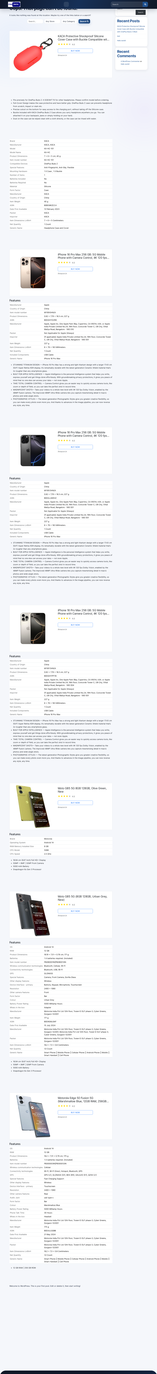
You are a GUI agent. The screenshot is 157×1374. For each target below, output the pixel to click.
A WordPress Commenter (130, 61)
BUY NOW (75, 51)
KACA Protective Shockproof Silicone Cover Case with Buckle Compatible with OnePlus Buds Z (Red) (131, 29)
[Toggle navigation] (66, 4)
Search (83, 21)
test (118, 36)
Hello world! (121, 40)
